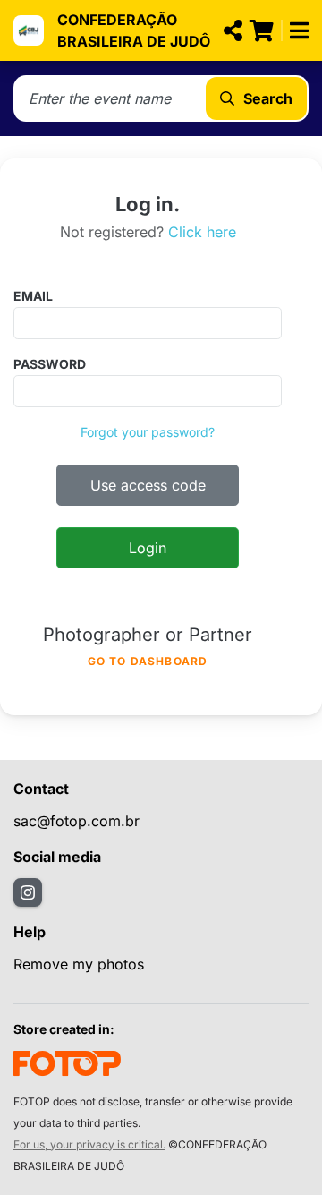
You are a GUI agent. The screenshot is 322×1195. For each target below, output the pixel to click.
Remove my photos (78, 964)
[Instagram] (27, 892)
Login (147, 548)
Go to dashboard (148, 661)
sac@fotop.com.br (76, 821)
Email (33, 295)
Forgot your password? (147, 432)
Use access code (148, 485)
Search (267, 98)
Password (49, 363)
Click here (202, 232)
